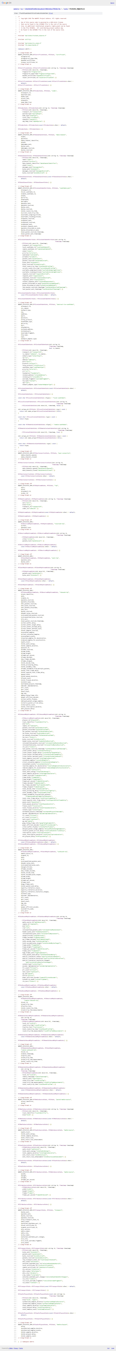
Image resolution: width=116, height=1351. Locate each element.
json (112, 1348)
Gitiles (11, 1348)
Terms (21, 1348)
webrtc (16, 9)
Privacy (16, 1348)
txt (108, 1348)
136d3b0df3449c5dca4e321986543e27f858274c (42, 9)
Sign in (112, 3)
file (50, 13)
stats (66, 9)
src (22, 9)
